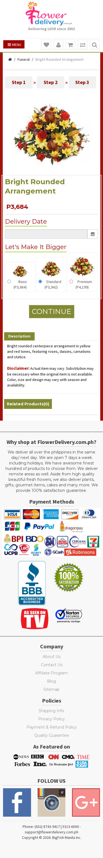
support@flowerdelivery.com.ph (51, 832)
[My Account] (58, 44)
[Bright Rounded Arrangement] (51, 133)
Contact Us (51, 664)
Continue (51, 311)
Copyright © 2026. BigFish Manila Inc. (51, 837)
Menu (16, 44)
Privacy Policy (51, 719)
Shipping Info (51, 710)
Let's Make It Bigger (35, 247)
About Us (51, 656)
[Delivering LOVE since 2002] (51, 13)
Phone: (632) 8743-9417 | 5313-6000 (51, 826)
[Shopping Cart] (70, 44)
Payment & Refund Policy (52, 727)
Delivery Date (26, 221)
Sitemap (51, 689)
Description (19, 336)
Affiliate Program (51, 673)
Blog (51, 681)
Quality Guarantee (51, 735)
